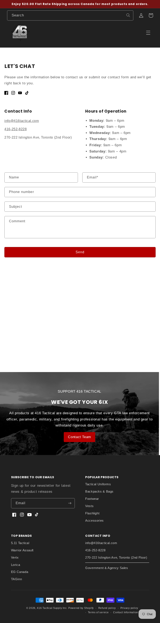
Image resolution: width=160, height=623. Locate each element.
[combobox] (70, 15)
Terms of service (98, 612)
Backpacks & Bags (99, 491)
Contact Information (125, 612)
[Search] (128, 15)
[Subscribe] (70, 503)
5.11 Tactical (20, 543)
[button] (151, 15)
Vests (89, 506)
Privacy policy (129, 608)
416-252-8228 (15, 129)
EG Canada (19, 572)
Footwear (92, 498)
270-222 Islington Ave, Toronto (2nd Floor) (116, 557)
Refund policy (107, 608)
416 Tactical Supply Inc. (52, 608)
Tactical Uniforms (98, 484)
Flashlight (92, 513)
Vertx (15, 557)
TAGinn (16, 579)
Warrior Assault (22, 550)
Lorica (15, 564)
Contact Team (79, 437)
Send (80, 252)
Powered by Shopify (81, 608)
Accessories (94, 520)
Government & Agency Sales (106, 568)
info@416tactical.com (21, 121)
